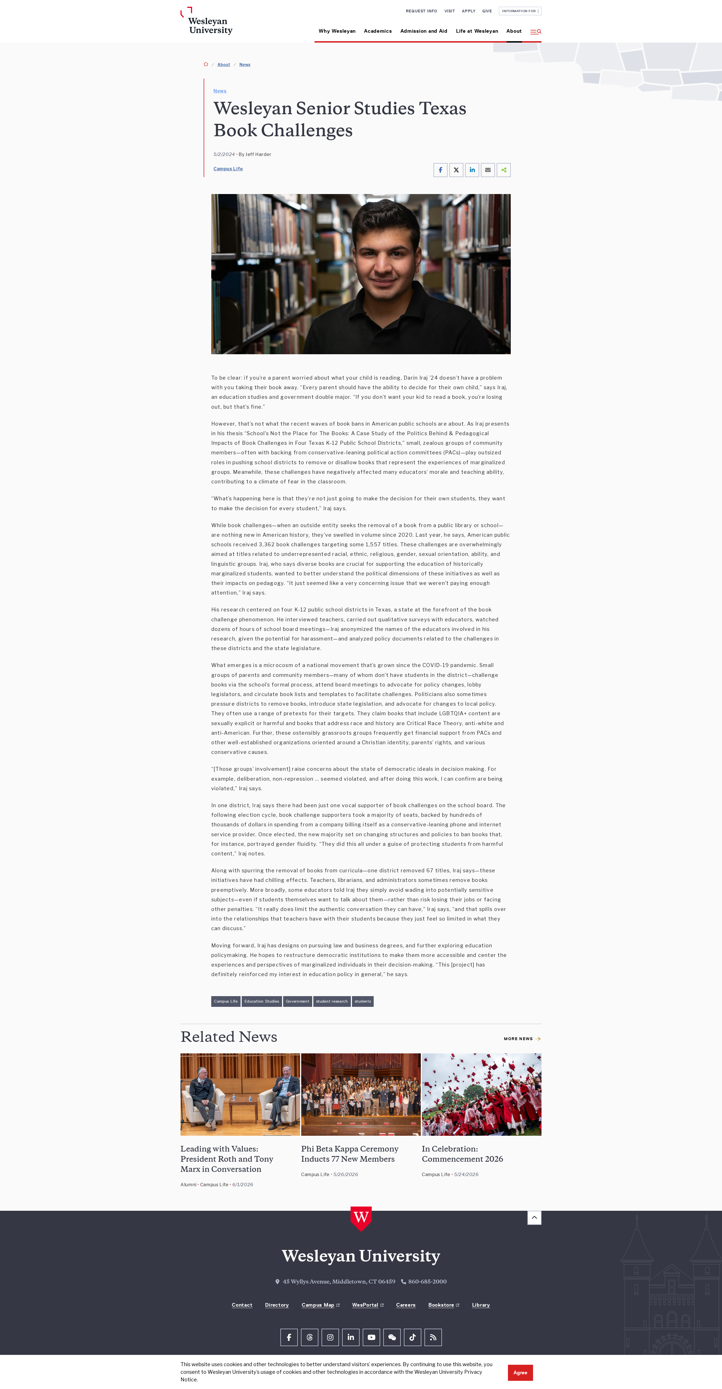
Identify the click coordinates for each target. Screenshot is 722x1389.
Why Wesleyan (337, 31)
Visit (449, 11)
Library (481, 1305)
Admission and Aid (424, 31)
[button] (534, 29)
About (514, 31)
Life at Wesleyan (477, 31)
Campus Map (318, 1305)
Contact (242, 1305)
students (363, 1001)
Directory (277, 1305)
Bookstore (441, 1305)
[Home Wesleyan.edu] (222, 25)
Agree (520, 1373)
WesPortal (365, 1305)
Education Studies (262, 1001)
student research (332, 1001)
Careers (406, 1305)
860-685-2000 (427, 1282)
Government (297, 1001)
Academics (378, 31)
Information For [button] (520, 10)
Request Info (421, 11)
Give (487, 11)
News (244, 64)
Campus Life (228, 168)
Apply (468, 11)
